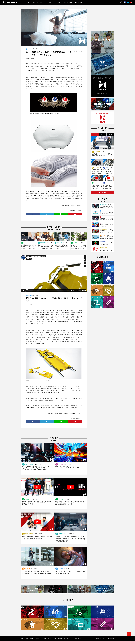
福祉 (65, 2)
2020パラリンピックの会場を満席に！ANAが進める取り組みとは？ (106, 238)
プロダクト (48, 2)
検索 (121, 2)
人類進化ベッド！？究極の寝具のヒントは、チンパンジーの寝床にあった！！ (78, 246)
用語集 (31, 638)
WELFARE (103, 235)
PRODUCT (25, 243)
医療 (41, 2)
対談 (76, 2)
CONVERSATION (43, 242)
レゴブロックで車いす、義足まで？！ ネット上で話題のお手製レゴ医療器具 (97, 188)
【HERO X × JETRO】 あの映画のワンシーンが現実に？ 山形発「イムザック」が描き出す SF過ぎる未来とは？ (70, 539)
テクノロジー (57, 2)
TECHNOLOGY (107, 167)
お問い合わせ (78, 638)
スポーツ (35, 2)
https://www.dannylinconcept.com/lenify (39, 380)
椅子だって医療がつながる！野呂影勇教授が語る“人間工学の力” (62, 246)
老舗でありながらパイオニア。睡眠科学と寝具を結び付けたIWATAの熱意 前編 (45, 246)
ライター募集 (43, 638)
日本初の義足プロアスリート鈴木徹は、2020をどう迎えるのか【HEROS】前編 (106, 220)
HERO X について (24, 638)
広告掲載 (37, 638)
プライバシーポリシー (68, 638)
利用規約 (60, 638)
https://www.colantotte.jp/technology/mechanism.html (46, 113)
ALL (29, 2)
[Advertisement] (102, 19)
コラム (81, 2)
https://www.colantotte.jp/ (75, 198)
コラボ (70, 2)
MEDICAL (30, 49)
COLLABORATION (97, 151)
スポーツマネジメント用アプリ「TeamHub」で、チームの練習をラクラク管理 (106, 244)
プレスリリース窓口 (52, 638)
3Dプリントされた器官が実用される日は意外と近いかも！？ (106, 214)
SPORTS (103, 217)
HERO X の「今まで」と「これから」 (67, 467)
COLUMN (103, 223)
